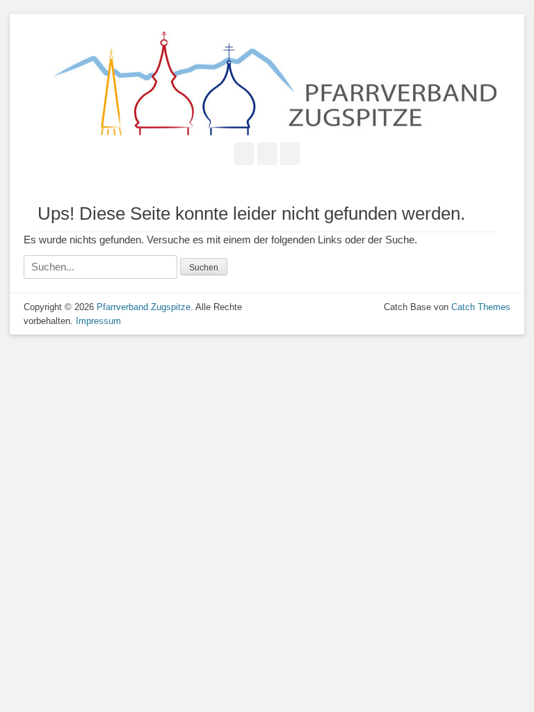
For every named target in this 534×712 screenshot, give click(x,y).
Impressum (98, 321)
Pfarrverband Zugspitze (144, 307)
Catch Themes (480, 307)
